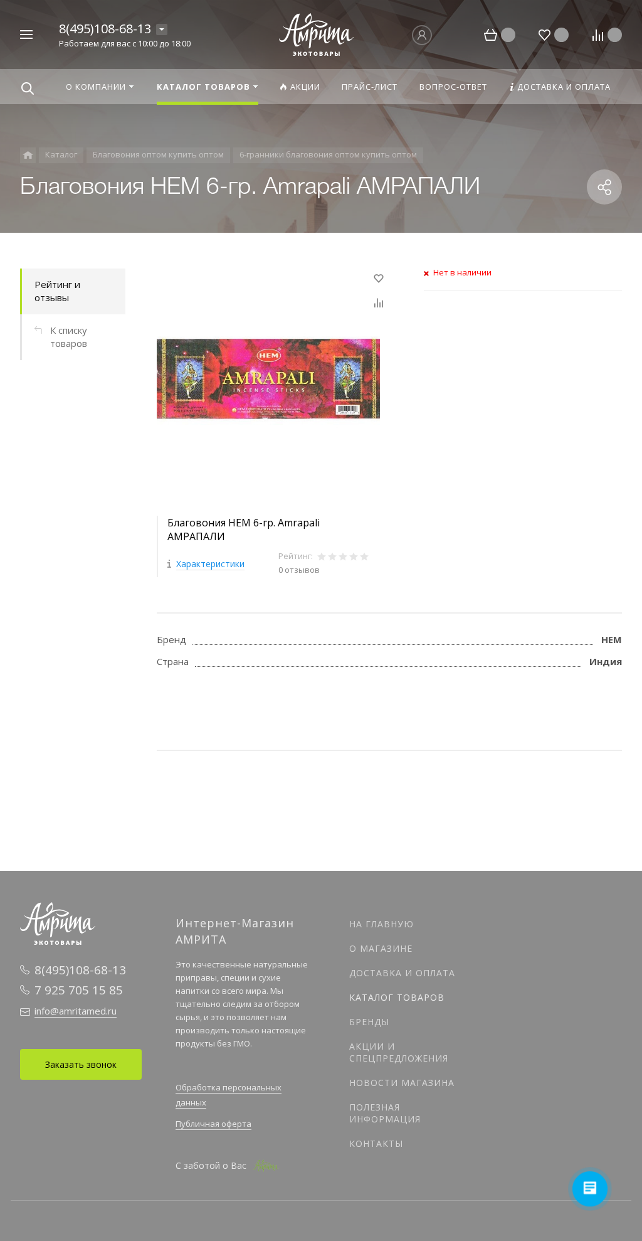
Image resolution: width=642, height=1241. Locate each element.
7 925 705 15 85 (78, 990)
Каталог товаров (397, 997)
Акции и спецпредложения (398, 1052)
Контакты (376, 1143)
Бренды (369, 1022)
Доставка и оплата (402, 973)
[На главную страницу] (316, 33)
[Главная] (28, 155)
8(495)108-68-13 (105, 28)
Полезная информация (385, 1113)
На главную (381, 924)
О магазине (381, 948)
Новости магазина (402, 1083)
